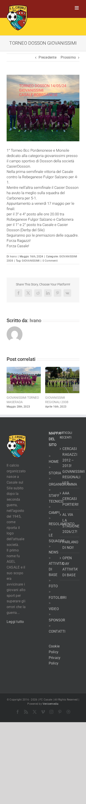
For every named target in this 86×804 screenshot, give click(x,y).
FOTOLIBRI (57, 600)
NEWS (54, 555)
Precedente (47, 57)
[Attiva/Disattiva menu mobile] (77, 8)
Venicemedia (51, 706)
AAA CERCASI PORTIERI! (69, 501)
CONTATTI (57, 634)
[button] (10, 389)
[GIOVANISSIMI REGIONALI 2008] (48, 369)
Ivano (13, 256)
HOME (54, 465)
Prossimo (68, 57)
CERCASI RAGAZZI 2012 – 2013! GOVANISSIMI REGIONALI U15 (69, 469)
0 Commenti (50, 260)
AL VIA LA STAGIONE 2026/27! (69, 526)
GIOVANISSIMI (30, 260)
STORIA (55, 476)
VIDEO (54, 612)
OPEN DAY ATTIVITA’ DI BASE (69, 569)
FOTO (53, 589)
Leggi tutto (15, 625)
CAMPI (54, 515)
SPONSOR (57, 623)
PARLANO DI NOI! (69, 548)
